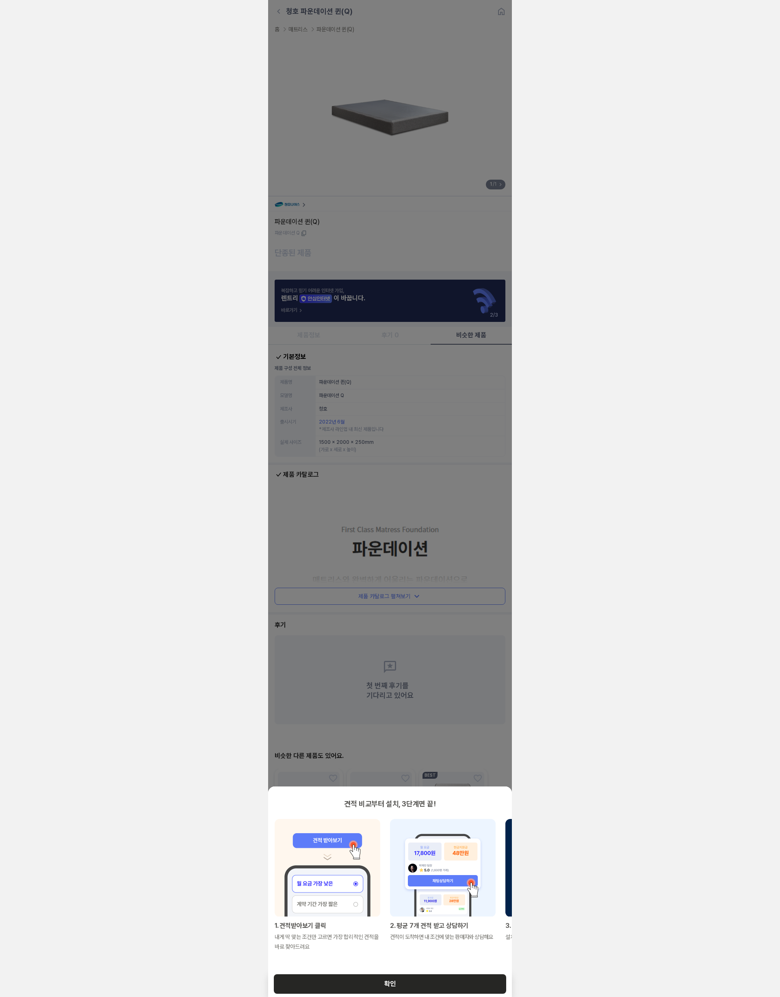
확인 (390, 984)
